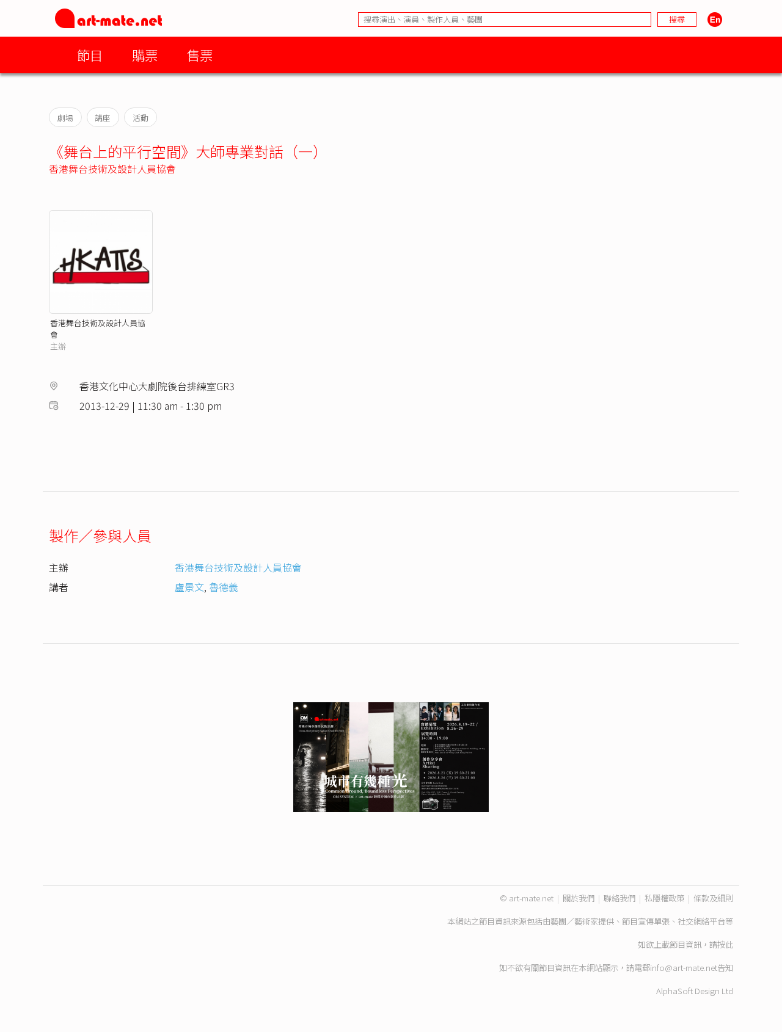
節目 (90, 54)
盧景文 (189, 587)
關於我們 (578, 898)
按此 (725, 944)
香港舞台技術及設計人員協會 (112, 168)
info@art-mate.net (683, 967)
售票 (200, 54)
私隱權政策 (664, 898)
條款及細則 (713, 898)
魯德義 (223, 587)
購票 (145, 54)
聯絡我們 (619, 898)
